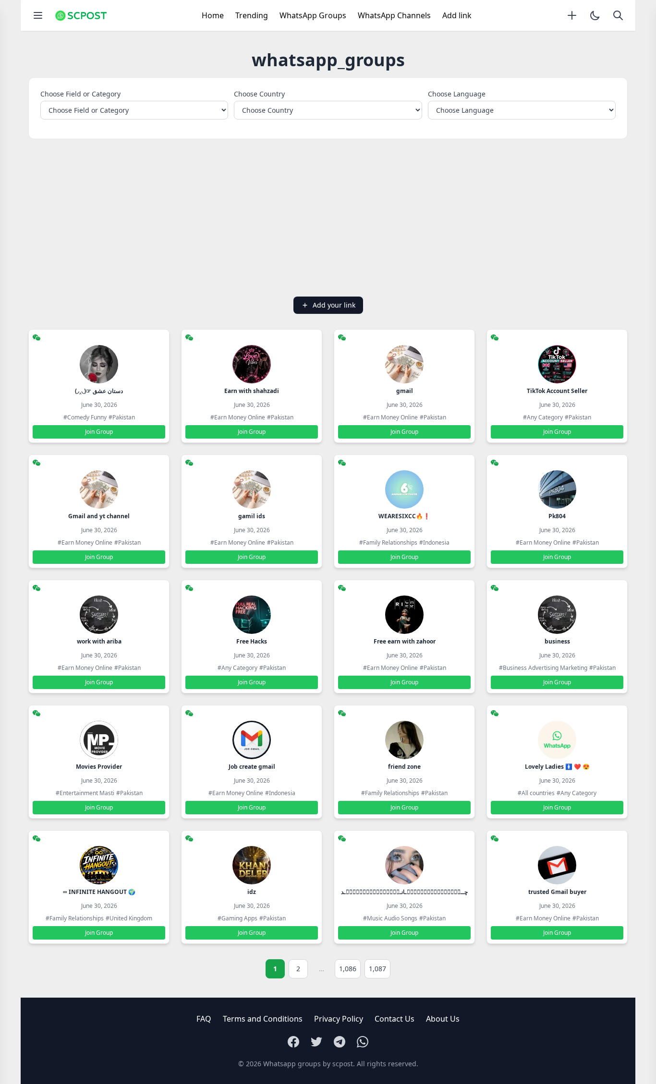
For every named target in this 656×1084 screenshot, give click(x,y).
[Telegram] (339, 1042)
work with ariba (99, 641)
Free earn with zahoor (405, 641)
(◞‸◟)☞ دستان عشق (99, 391)
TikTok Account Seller (557, 391)
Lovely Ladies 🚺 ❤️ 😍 (557, 766)
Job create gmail (252, 766)
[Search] (618, 15)
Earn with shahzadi (251, 391)
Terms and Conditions (263, 1018)
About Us (443, 1018)
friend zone (404, 766)
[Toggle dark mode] (595, 15)
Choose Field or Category (80, 93)
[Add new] (572, 15)
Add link (457, 15)
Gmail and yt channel (99, 516)
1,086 (347, 968)
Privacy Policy (338, 1018)
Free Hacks (251, 641)
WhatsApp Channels (394, 15)
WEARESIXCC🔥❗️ (404, 516)
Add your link (334, 305)
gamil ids (251, 516)
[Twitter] (316, 1042)
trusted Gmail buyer (557, 892)
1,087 (377, 968)
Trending (251, 15)
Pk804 (557, 516)
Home (213, 15)
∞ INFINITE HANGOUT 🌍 (99, 892)
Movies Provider (99, 766)
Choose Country (259, 93)
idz (251, 892)
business (557, 641)
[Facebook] (293, 1042)
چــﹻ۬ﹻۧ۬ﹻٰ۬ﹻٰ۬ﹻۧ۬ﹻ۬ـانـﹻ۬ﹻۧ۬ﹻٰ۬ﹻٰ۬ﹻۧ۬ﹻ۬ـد (404, 892)
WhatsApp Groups (312, 15)
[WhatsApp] (362, 1042)
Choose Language (457, 93)
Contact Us (394, 1018)
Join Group (99, 432)
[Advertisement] (328, 218)
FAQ (203, 1018)
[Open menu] (38, 15)
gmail (404, 391)
